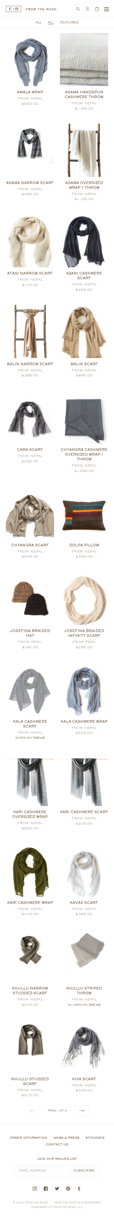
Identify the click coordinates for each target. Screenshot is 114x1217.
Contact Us (57, 1144)
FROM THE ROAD (36, 1202)
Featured (69, 22)
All (51, 22)
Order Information (28, 1137)
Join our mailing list (57, 1158)
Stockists (95, 1137)
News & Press (66, 1137)
